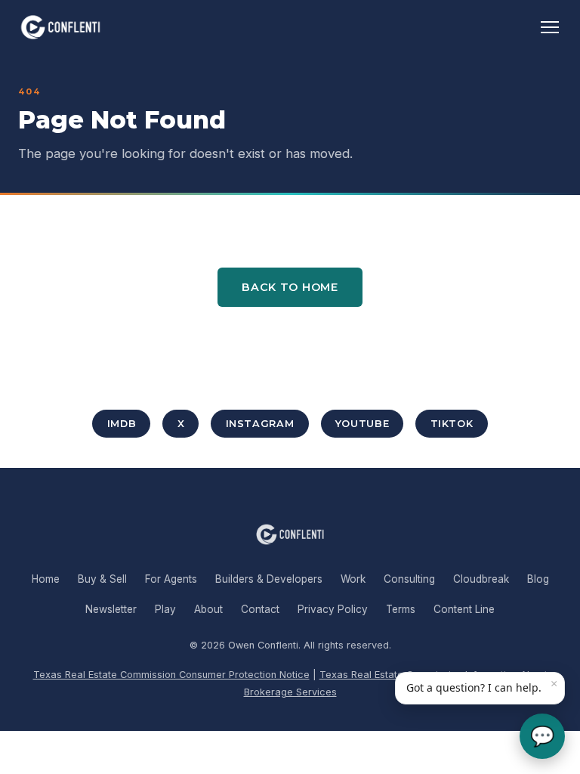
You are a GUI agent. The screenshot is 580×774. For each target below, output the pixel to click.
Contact (260, 609)
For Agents (171, 579)
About (208, 609)
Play (165, 609)
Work (353, 579)
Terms (400, 609)
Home (46, 579)
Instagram (260, 423)
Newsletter (111, 609)
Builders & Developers (268, 579)
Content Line (464, 609)
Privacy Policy (333, 609)
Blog (538, 579)
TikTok (452, 423)
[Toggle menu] (550, 27)
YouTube (362, 423)
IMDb (122, 423)
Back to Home (290, 287)
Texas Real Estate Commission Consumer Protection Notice (171, 674)
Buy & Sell (102, 579)
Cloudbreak (481, 579)
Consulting (409, 579)
